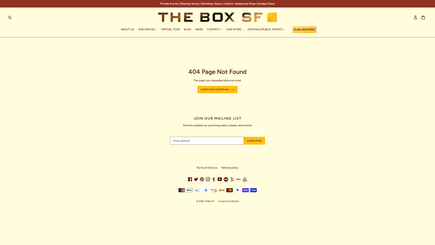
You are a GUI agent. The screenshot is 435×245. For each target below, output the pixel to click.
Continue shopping (215, 89)
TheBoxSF (209, 201)
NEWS (199, 29)
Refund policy (230, 167)
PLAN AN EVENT (304, 29)
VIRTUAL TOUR (170, 29)
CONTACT (214, 29)
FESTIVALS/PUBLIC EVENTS (265, 29)
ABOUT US (127, 29)
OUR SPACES (146, 29)
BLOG (187, 29)
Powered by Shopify (229, 201)
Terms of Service (207, 167)
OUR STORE (234, 29)
